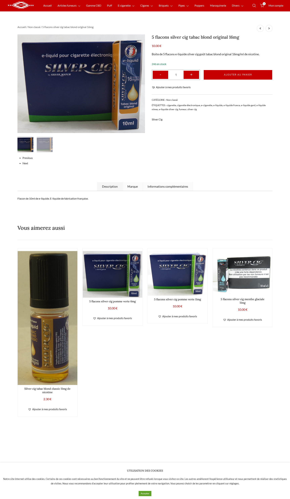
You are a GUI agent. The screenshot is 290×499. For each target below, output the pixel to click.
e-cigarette (206, 105)
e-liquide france (232, 105)
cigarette (171, 105)
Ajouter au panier (238, 74)
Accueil (47, 5)
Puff (109, 5)
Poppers (199, 5)
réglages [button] (234, 483)
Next (25, 163)
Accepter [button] (145, 493)
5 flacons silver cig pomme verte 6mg (112, 301)
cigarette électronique (188, 105)
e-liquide (218, 105)
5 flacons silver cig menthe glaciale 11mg (242, 300)
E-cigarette (124, 5)
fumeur (182, 109)
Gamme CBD (93, 5)
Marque (132, 186)
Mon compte (276, 5)
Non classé (34, 27)
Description (110, 186)
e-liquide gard (248, 105)
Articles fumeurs (67, 5)
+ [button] (191, 74)
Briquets (164, 5)
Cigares (144, 5)
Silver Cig (157, 119)
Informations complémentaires (168, 186)
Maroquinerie (218, 5)
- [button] (160, 74)
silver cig (192, 109)
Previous (27, 157)
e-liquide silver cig (168, 109)
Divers (235, 5)
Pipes (181, 5)
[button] (171, 87)
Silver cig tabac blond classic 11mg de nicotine (47, 390)
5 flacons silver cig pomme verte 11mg (177, 299)
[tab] (110, 186)
